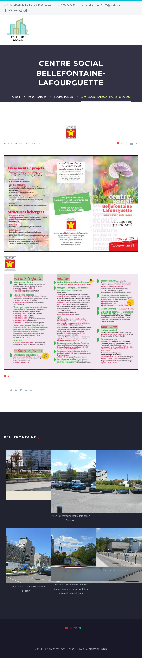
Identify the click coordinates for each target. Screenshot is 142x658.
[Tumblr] (21, 390)
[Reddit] (31, 390)
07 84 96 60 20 (68, 5)
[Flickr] (15, 10)
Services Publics (13, 143)
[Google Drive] (26, 10)
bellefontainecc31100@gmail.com (102, 5)
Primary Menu (132, 30)
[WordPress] (21, 10)
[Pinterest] (16, 390)
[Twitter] (11, 390)
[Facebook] (5, 10)
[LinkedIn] (26, 390)
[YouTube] (10, 10)
